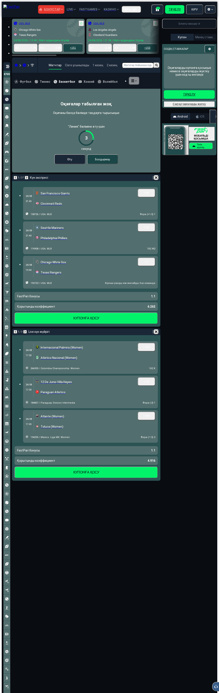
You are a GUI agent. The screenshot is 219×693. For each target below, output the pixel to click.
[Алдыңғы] (15, 177)
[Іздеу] (157, 65)
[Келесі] (26, 177)
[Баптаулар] (209, 49)
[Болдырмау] (156, 177)
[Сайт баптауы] (210, 9)
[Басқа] (134, 81)
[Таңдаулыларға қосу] (81, 23)
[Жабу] (213, 116)
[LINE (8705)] (16, 65)
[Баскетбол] (24, 65)
